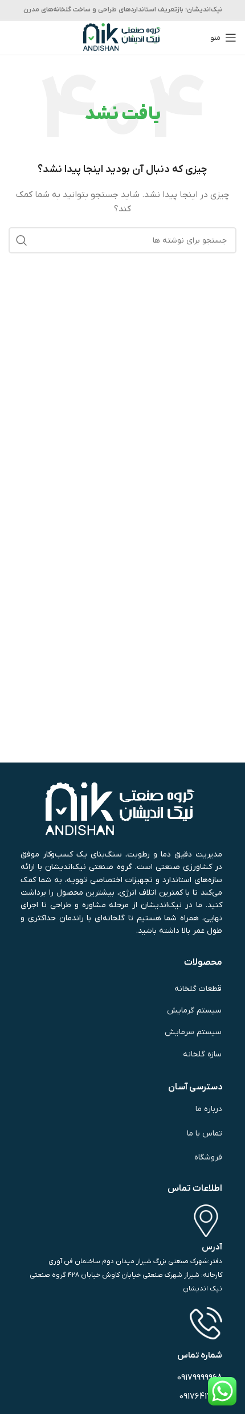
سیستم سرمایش (193, 1032)
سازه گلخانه (202, 1054)
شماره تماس (199, 1355)
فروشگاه (208, 1157)
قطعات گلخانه (198, 988)
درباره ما (208, 1109)
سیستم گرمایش (194, 1010)
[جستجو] (22, 240)
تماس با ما (204, 1133)
